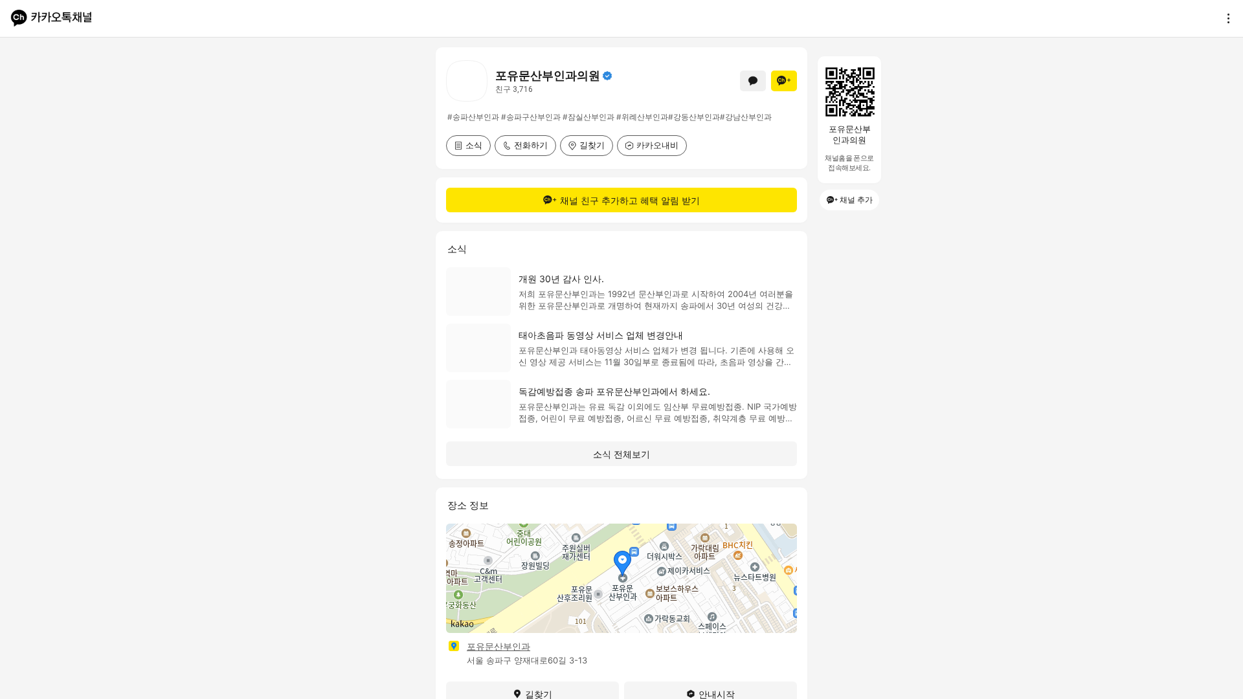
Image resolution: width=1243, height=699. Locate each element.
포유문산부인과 (498, 646)
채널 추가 (856, 200)
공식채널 (607, 76)
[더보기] (1225, 18)
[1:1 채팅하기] (753, 81)
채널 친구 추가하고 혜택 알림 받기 (630, 200)
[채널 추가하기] (784, 81)
